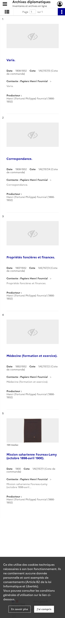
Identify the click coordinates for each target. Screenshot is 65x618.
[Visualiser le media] (32, 430)
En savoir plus (19, 609)
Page (25, 12)
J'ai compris (44, 609)
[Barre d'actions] (61, 11)
